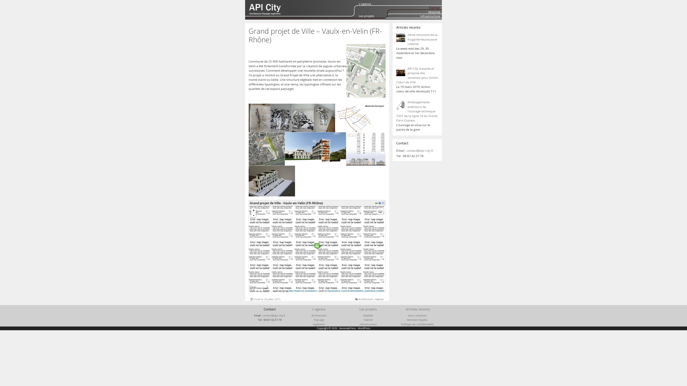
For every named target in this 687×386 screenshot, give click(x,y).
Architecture (366, 299)
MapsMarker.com (296, 290)
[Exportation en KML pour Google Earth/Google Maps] (380, 203)
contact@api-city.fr (420, 151)
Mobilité (434, 12)
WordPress (364, 328)
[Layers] (380, 211)
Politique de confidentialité (417, 324)
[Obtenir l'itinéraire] (377, 203)
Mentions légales (417, 319)
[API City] (265, 9)
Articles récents (418, 309)
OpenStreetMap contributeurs (363, 290)
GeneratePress (347, 328)
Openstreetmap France (337, 290)
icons (314, 290)
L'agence (365, 4)
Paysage (319, 319)
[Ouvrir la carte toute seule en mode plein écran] (383, 203)
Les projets (366, 16)
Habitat (434, 8)
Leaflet (309, 290)
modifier (380, 290)
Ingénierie (319, 324)
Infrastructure (430, 16)
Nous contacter (417, 315)
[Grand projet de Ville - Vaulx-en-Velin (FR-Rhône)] (317, 246)
